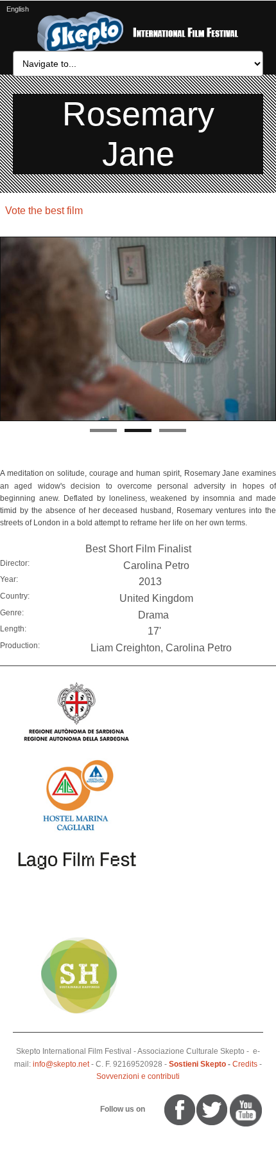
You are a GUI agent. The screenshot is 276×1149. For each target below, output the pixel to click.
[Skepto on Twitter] (158, 1109)
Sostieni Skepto (197, 1064)
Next (266, 329)
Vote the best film (44, 210)
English (17, 9)
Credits (244, 1064)
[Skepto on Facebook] (178, 1109)
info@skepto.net (61, 1064)
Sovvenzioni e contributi (138, 1076)
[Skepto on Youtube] (153, 1109)
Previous (9, 329)
